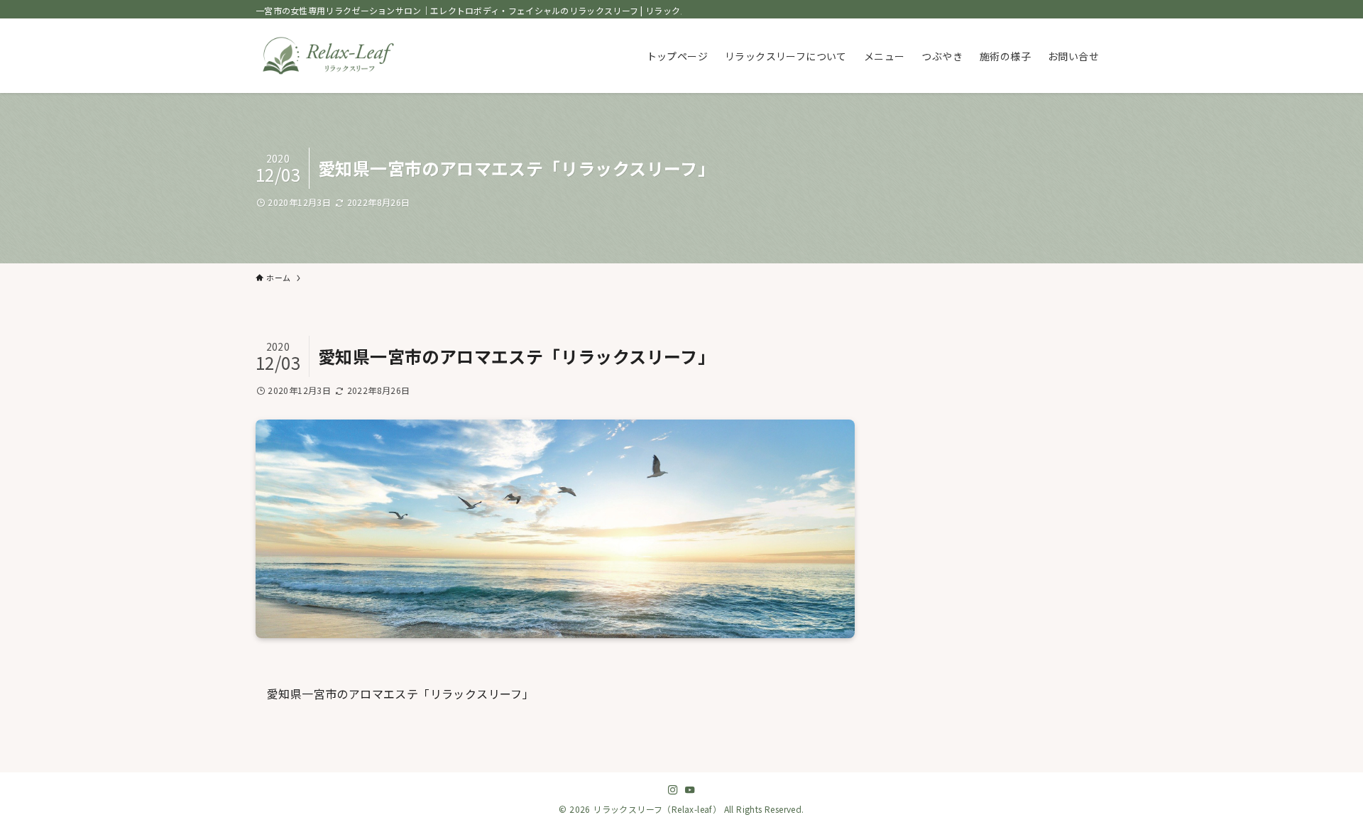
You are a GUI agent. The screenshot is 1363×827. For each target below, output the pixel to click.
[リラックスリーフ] (328, 56)
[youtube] (690, 790)
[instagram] (673, 790)
